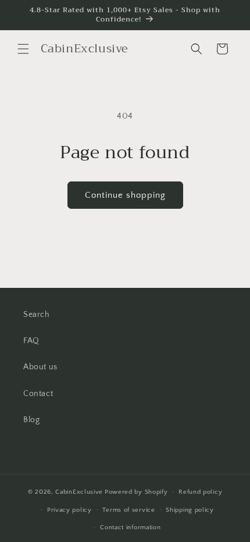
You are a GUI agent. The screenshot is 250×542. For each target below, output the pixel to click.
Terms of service (128, 510)
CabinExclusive (79, 491)
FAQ (31, 340)
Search (36, 314)
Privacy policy (69, 510)
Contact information (130, 527)
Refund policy (200, 491)
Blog (31, 420)
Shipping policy (190, 510)
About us (40, 367)
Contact (38, 393)
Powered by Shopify (136, 491)
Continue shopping (125, 195)
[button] (23, 49)
